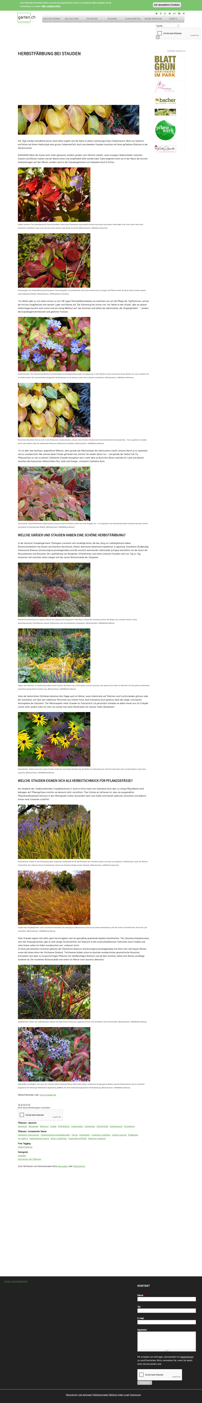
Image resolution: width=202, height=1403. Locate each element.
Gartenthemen (51, 18)
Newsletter (71, 1394)
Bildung (112, 18)
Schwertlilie (102, 1126)
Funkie (53, 1126)
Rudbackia (133, 1134)
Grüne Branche (153, 18)
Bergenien (33, 1126)
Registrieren (79, 1166)
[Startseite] (26, 21)
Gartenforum (186, 1356)
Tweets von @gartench (16, 1281)
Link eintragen (85, 1394)
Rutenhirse (129, 1126)
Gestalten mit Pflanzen (29, 1159)
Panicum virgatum (97, 1138)
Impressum (135, 1394)
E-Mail (141, 1318)
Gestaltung (72, 18)
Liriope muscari (119, 1134)
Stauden (22, 1155)
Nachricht (142, 1329)
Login (126, 1394)
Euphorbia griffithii (77, 1138)
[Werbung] (174, 13)
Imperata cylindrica (101, 1134)
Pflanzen (92, 18)
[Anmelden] (184, 13)
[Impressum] (179, 13)
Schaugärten (132, 18)
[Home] (156, 13)
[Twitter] (170, 13)
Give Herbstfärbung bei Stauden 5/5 (29, 1105)
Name (141, 1295)
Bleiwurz (44, 1126)
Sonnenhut (89, 1126)
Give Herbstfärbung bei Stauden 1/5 (19, 1105)
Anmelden (63, 1166)
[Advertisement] (84, 81)
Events (173, 18)
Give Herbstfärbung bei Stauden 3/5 (24, 1105)
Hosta (75, 1134)
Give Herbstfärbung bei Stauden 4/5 (26, 1105)
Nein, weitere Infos (51, 6)
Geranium (22, 1126)
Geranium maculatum (28, 1134)
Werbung (113, 1394)
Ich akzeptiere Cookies (167, 5)
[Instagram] (165, 13)
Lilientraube (77, 1126)
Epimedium (84, 1134)
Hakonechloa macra (39, 1138)
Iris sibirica (23, 1138)
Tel (139, 1306)
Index (120, 1394)
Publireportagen (100, 1394)
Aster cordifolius (59, 1138)
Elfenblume (64, 1126)
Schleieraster (116, 1126)
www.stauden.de (48, 1094)
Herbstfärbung (25, 1146)
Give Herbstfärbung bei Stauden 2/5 (21, 1105)
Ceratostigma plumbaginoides (55, 1134)
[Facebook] (161, 13)
